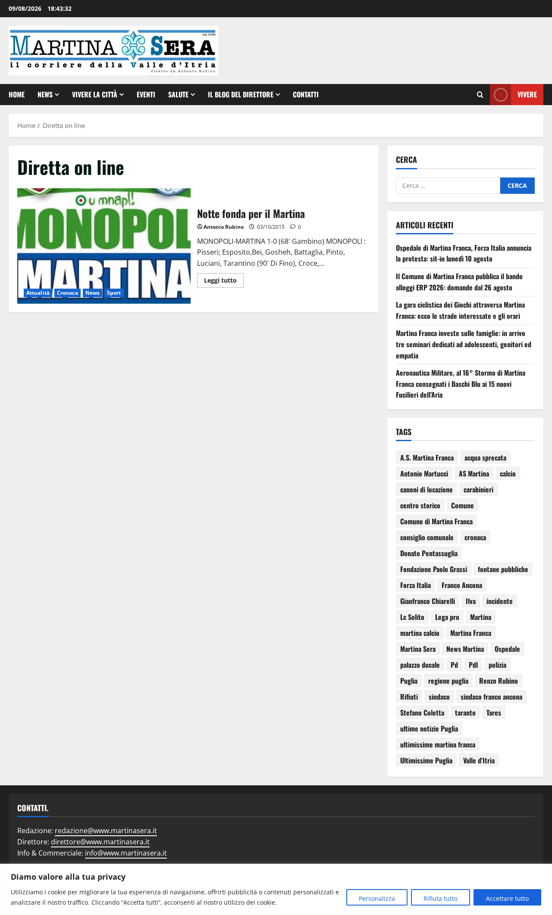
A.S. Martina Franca (427, 457)
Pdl (473, 665)
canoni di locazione (426, 489)
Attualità (38, 292)
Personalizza (377, 898)
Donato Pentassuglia (429, 553)
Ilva (471, 601)
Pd (454, 665)
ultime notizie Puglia (429, 728)
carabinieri (478, 489)
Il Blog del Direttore (240, 94)
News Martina (465, 649)
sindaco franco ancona (491, 696)
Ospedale (507, 649)
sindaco (439, 696)
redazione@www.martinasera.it (106, 830)
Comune (462, 505)
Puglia (408, 680)
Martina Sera (418, 649)
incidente (499, 601)
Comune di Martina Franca (436, 521)
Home (17, 94)
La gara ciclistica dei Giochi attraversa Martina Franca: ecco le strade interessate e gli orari (460, 310)
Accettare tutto (507, 898)
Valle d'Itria (479, 760)
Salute (178, 94)
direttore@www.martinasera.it (100, 842)
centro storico (420, 505)
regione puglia (448, 680)
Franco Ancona (462, 585)
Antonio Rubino (224, 226)
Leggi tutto (224, 278)
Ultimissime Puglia (426, 760)
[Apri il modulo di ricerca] (480, 95)
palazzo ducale (420, 665)
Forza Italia (415, 585)
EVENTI (146, 94)
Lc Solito (412, 617)
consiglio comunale (427, 537)
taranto (465, 712)
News (45, 94)
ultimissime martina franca (437, 744)
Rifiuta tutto (440, 898)
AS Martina (474, 473)
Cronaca (67, 292)
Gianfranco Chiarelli (427, 601)
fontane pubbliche (503, 569)
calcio (508, 473)
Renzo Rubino (498, 680)
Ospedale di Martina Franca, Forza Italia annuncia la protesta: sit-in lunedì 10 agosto (463, 253)
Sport (114, 292)
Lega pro (447, 617)
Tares (493, 712)
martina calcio (419, 633)
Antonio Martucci (424, 473)
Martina (480, 617)
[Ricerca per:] (448, 185)
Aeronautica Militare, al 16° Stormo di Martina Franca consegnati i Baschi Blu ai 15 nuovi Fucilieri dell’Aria (460, 383)
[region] (276, 889)
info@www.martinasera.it (126, 853)
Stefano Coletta (422, 712)
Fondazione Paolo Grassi (433, 569)
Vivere (527, 94)
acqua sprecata (485, 457)
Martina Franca (470, 633)
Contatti (306, 94)
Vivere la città (94, 94)
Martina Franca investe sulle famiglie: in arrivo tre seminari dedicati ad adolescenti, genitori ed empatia (463, 344)
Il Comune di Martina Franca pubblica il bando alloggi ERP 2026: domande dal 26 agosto (459, 282)
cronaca (475, 537)
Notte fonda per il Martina (104, 246)
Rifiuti (409, 696)
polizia (497, 665)
